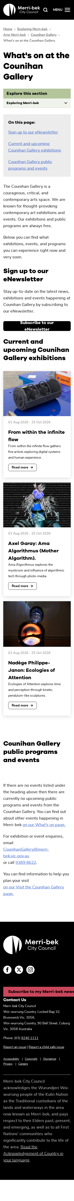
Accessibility (11, 1059)
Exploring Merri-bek (32, 29)
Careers (23, 1063)
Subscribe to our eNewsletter (37, 326)
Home (7, 29)
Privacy (8, 1063)
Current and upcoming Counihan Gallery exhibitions (34, 147)
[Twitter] (19, 970)
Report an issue (14, 1047)
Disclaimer (49, 1059)
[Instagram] (30, 970)
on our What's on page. (44, 825)
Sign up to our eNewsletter (33, 132)
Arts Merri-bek (14, 35)
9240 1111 (29, 1038)
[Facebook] (7, 970)
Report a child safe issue (46, 1047)
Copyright (31, 1059)
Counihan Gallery (44, 35)
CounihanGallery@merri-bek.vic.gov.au (26, 852)
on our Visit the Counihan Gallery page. (33, 890)
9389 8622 (25, 863)
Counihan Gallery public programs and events (30, 165)
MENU (57, 9)
